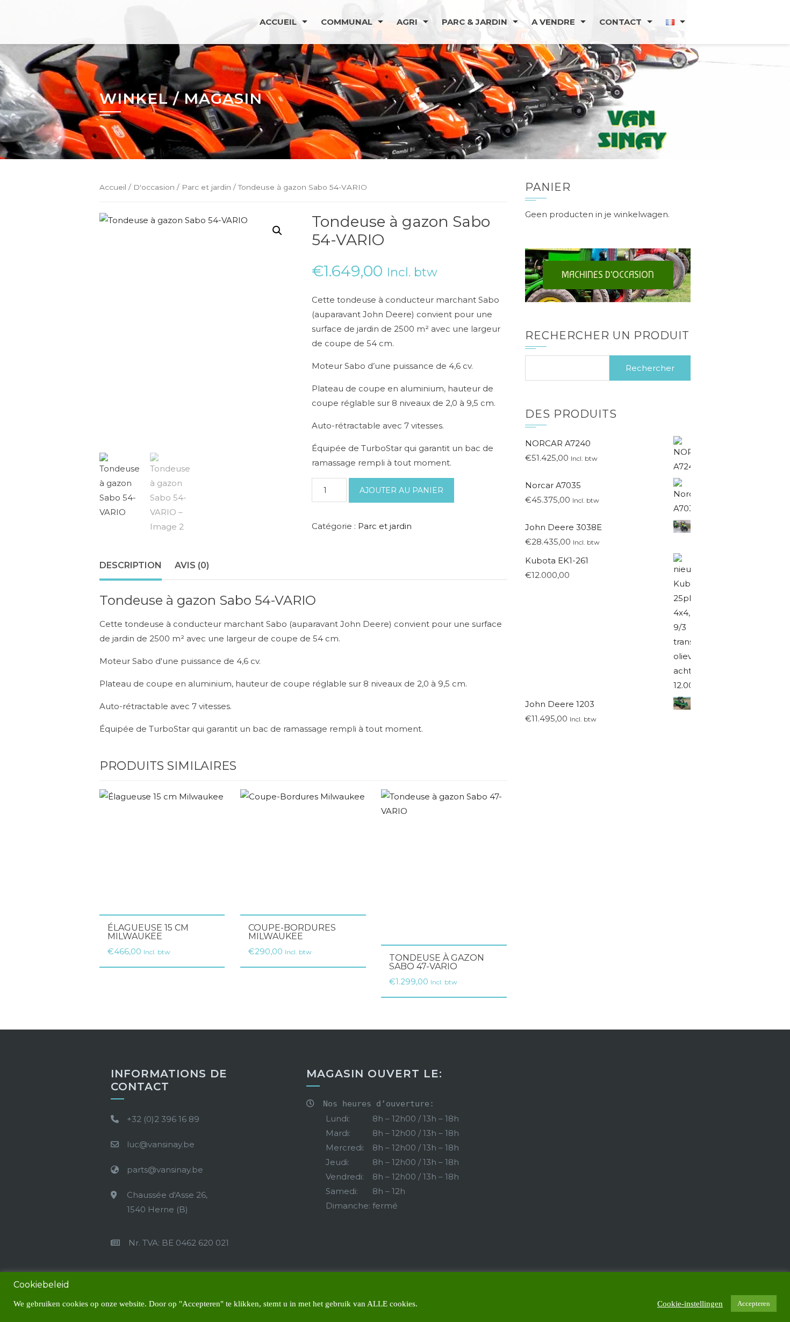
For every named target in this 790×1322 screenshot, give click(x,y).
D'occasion (154, 187)
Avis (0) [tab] (192, 565)
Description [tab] (130, 565)
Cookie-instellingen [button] (690, 1303)
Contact (620, 22)
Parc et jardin (206, 187)
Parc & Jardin (474, 22)
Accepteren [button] (753, 1303)
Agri (407, 22)
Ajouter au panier (401, 490)
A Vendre (553, 22)
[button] (277, 230)
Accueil (278, 22)
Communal (346, 22)
